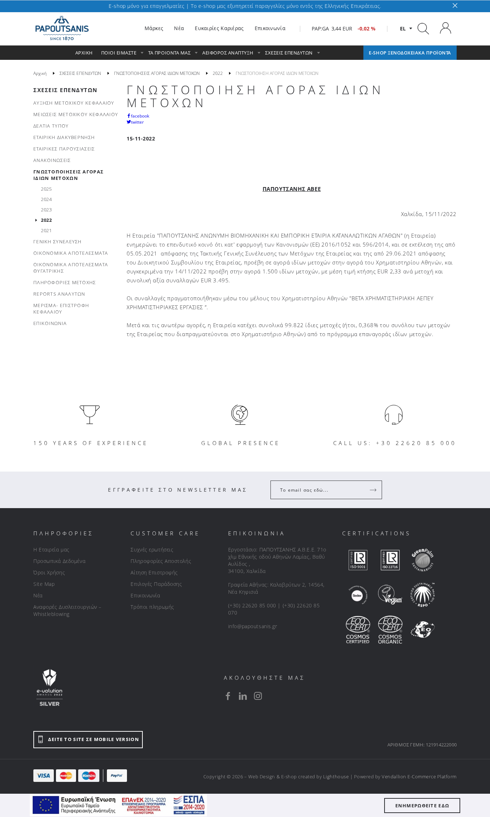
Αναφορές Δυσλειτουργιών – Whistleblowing (67, 610)
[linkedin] (243, 696)
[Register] (374, 490)
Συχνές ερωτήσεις (152, 549)
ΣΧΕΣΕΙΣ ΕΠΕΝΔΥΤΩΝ (65, 90)
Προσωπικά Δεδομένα (59, 561)
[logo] (62, 28)
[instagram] (258, 696)
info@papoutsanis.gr (252, 626)
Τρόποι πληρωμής (152, 606)
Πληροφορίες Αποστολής (161, 561)
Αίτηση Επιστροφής (154, 572)
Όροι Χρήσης (49, 572)
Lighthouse (336, 776)
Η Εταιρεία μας (51, 549)
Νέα (38, 595)
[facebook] (228, 696)
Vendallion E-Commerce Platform (419, 776)
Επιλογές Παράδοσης (156, 583)
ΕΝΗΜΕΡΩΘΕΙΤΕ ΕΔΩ (422, 805)
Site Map (44, 583)
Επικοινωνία (145, 595)
